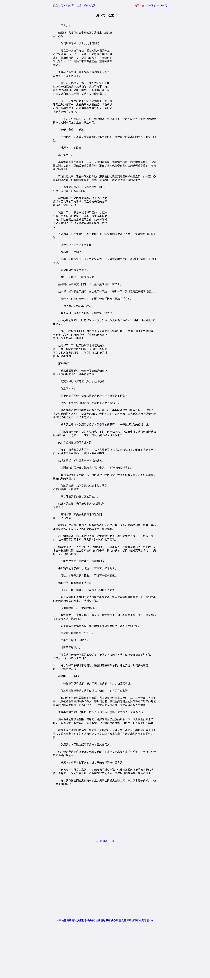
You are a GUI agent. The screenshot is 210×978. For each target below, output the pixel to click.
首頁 (60, 5)
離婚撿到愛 (89, 5)
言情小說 (69, 5)
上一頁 (149, 5)
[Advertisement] (133, 66)
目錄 (156, 5)
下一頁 (163, 5)
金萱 (79, 5)
